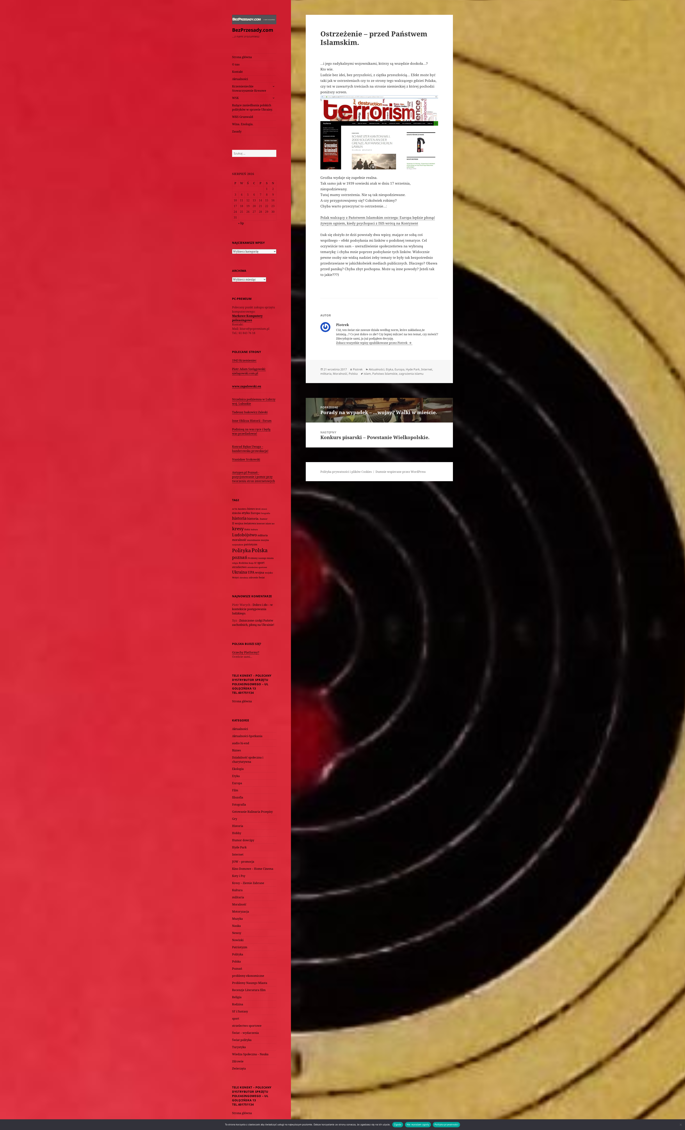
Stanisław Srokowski (246, 459)
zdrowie (253, 577)
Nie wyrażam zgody (418, 1124)
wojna (259, 572)
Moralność (239, 904)
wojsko (269, 572)
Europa (255, 513)
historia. (253, 518)
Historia (237, 826)
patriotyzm (250, 544)
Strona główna (242, 57)
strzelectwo (239, 567)
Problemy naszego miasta (261, 558)
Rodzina (243, 562)
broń (258, 508)
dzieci (264, 509)
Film (235, 790)
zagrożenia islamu (411, 374)
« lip (241, 223)
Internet (261, 523)
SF (255, 562)
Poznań (237, 969)
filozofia (237, 797)
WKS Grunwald (242, 117)
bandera (242, 509)
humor (263, 518)
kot (273, 523)
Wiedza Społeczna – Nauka (250, 1054)
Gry (234, 819)
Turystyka (239, 1047)
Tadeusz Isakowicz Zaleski (250, 412)
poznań (239, 557)
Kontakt (237, 72)
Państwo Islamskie (384, 374)
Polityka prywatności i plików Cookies (346, 472)
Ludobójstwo (244, 534)
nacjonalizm (237, 544)
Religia (237, 997)
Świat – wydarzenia (245, 1033)
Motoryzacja (240, 911)
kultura (254, 529)
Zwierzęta (239, 1068)
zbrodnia (244, 577)
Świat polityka (242, 1040)
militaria (263, 535)
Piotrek (358, 369)
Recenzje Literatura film (249, 990)
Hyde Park (239, 847)
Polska (260, 550)
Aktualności (240, 79)
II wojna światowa (244, 523)
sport (261, 563)
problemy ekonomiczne (248, 976)
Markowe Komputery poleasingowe (247, 318)
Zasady (237, 131)
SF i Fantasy (240, 1011)
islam (268, 523)
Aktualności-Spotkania (247, 736)
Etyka (236, 776)
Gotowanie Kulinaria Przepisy (252, 812)
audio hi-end (240, 743)
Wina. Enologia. (242, 124)
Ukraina (239, 572)
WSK (235, 98)
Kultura (237, 890)
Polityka (241, 550)
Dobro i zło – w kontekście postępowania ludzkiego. (252, 609)
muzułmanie (253, 540)
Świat (262, 577)
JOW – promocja (243, 862)
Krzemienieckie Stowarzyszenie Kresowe (249, 88)
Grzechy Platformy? (245, 652)
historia (239, 518)
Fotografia (265, 513)
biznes (251, 508)
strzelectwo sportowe (257, 567)
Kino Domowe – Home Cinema (252, 869)
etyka (246, 513)
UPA (251, 572)
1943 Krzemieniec (244, 360)
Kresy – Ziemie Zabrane (248, 883)
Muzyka (237, 919)
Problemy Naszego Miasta (249, 983)
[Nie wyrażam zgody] (680, 1124)
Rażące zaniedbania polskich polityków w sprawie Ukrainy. (252, 107)
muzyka (265, 540)
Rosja (251, 563)
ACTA (234, 509)
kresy (238, 528)
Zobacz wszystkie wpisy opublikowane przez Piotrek (372, 343)
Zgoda (397, 1124)
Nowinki (237, 940)
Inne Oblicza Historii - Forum (252, 421)
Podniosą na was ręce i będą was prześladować (251, 431)
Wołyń (235, 577)
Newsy (236, 933)
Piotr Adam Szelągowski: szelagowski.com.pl (249, 371)
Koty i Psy (238, 876)
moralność (239, 540)
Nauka (236, 926)
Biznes (236, 750)
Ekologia (238, 769)
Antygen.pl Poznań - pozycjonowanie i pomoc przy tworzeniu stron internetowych (253, 476)
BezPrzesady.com (252, 30)
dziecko (236, 513)
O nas (236, 64)
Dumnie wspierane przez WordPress (401, 472)
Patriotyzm (239, 947)
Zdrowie (237, 1061)
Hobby (236, 833)
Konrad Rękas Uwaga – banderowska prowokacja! (250, 449)
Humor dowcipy (243, 840)
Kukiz (247, 529)
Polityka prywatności (446, 1124)
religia (235, 563)
